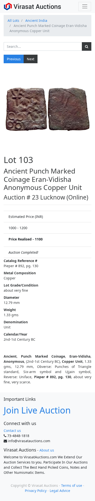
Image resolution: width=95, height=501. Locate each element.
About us (46, 450)
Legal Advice (60, 490)
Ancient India (36, 20)
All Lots (13, 20)
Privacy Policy (36, 490)
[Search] (86, 46)
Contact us (12, 430)
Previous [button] (14, 59)
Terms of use (71, 485)
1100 (39, 239)
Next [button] (30, 59)
